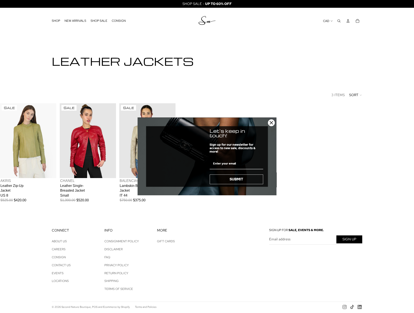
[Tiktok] (352, 307)
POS (94, 307)
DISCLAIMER (113, 249)
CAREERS (59, 249)
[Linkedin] (359, 307)
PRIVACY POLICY (116, 265)
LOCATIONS (60, 281)
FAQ (107, 257)
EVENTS (58, 273)
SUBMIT (236, 179)
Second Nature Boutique (76, 307)
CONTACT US (61, 265)
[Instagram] (344, 307)
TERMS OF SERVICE (118, 289)
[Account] (348, 21)
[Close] (271, 122)
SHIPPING (111, 281)
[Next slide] (49, 141)
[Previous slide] (6, 141)
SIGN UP (349, 239)
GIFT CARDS (166, 241)
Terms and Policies (145, 307)
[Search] (339, 21)
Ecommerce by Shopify (116, 307)
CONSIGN (59, 257)
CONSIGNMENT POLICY (121, 241)
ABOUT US (59, 241)
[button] (355, 95)
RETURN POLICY (116, 273)
